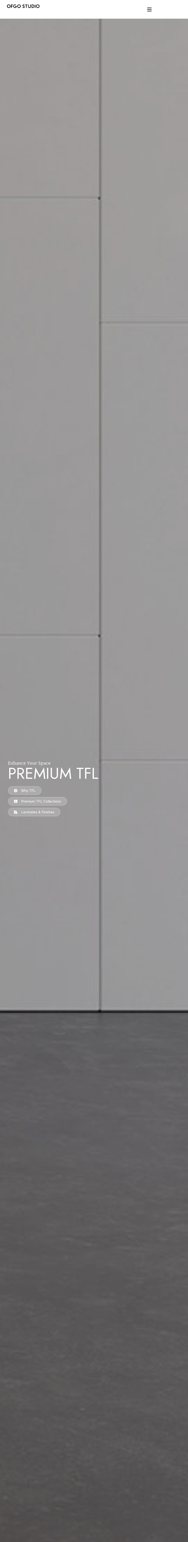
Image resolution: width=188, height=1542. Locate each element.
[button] (149, 9)
